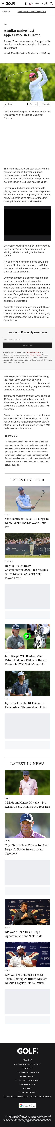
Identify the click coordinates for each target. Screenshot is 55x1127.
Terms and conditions (27, 1072)
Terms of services (33, 352)
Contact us (27, 1068)
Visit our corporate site (36, 1117)
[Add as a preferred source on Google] (27, 1105)
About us (27, 1060)
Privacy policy (27, 1076)
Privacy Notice (35, 355)
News (47, 53)
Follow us (33, 104)
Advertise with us (28, 1093)
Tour (5, 24)
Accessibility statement (27, 1080)
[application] (27, 222)
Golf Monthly (13, 53)
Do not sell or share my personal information (27, 1097)
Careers (27, 1089)
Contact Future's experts (27, 1064)
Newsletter (46, 104)
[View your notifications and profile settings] (25, 3)
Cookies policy (27, 1085)
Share (10, 104)
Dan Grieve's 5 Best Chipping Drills (32, 12)
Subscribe (39, 3)
